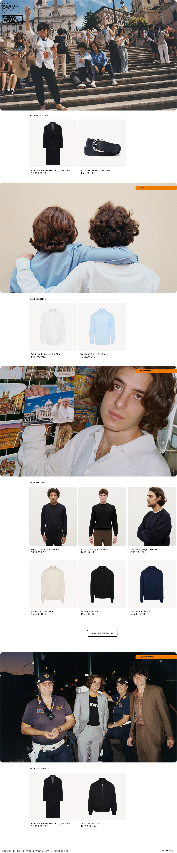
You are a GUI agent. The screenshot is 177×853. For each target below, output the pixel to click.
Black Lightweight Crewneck (94, 550)
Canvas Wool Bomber (90, 824)
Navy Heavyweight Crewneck (144, 550)
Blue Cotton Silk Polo (140, 612)
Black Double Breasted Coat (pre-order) (50, 171)
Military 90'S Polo (89, 612)
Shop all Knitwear (102, 633)
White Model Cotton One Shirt (46, 354)
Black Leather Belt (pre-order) (95, 171)
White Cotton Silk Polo (42, 612)
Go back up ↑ (168, 851)
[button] (13, 4)
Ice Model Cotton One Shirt (93, 354)
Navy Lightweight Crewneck (45, 550)
